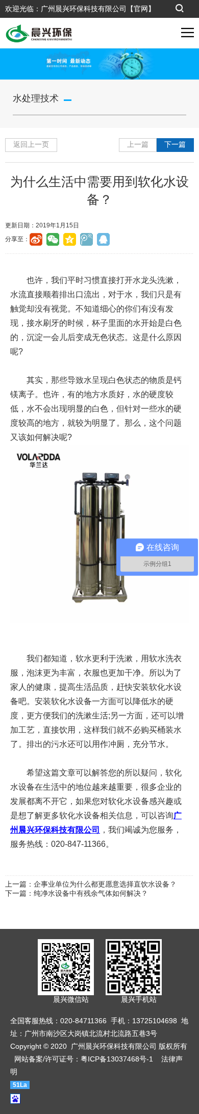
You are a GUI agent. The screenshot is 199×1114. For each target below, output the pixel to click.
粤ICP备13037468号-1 (117, 1059)
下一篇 (175, 144)
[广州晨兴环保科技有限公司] (36, 32)
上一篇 (137, 144)
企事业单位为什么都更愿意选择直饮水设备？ (105, 884)
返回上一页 (31, 144)
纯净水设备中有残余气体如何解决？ (91, 893)
